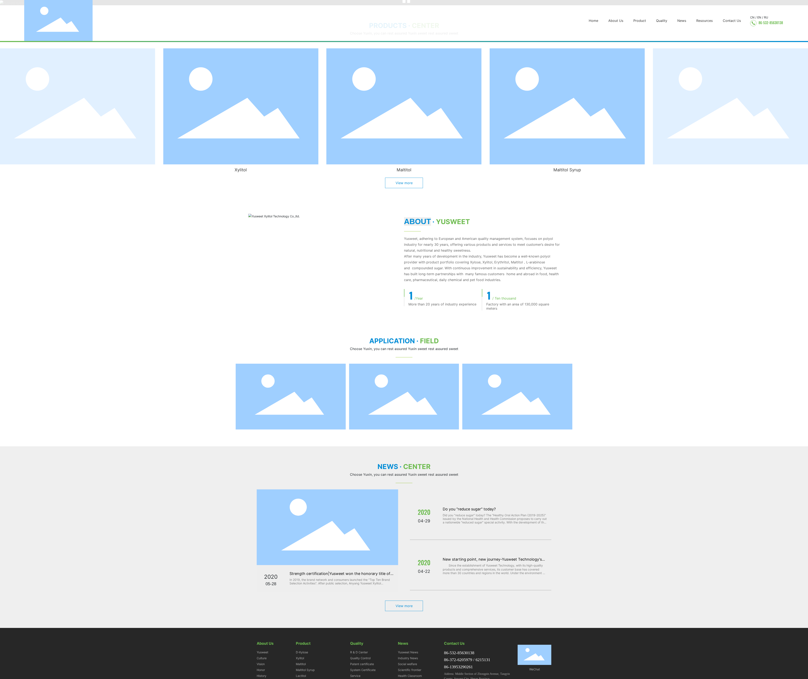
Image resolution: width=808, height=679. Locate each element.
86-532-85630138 (771, 23)
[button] (42, 171)
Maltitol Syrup (567, 169)
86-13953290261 (458, 666)
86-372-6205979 (458, 659)
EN (759, 17)
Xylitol (241, 169)
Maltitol (404, 169)
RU (766, 17)
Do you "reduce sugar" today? (469, 509)
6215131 (483, 659)
